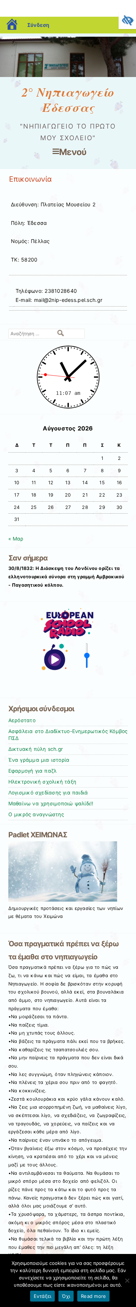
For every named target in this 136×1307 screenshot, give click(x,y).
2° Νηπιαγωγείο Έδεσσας (68, 99)
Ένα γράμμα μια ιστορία (39, 760)
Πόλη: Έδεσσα (29, 223)
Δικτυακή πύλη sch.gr (35, 749)
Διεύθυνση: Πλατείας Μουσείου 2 (53, 204)
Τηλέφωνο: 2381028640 (46, 291)
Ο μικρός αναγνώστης (36, 814)
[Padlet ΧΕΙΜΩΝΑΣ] (62, 900)
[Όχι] (127, 1280)
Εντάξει (42, 1296)
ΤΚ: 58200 (24, 259)
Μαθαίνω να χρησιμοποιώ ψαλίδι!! (51, 803)
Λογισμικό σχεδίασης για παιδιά (48, 793)
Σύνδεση (38, 25)
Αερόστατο (22, 720)
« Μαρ (16, 539)
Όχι (66, 1296)
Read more (93, 1296)
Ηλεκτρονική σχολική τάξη (42, 782)
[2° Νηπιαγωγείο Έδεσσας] (68, 75)
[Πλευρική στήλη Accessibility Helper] (127, 20)
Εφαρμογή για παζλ (32, 771)
